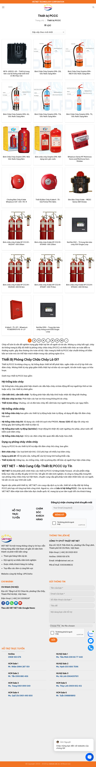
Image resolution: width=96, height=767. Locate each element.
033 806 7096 (71, 666)
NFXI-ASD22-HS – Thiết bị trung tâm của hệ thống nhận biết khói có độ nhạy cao (16, 73)
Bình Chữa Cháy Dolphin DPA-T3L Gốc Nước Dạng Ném (48, 115)
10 (62, 340)
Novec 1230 (64, 422)
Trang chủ (39, 20)
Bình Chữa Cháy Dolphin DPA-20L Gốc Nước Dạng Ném (48, 72)
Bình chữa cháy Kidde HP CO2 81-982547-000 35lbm (16, 243)
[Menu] (3, 7)
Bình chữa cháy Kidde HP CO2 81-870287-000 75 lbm (48, 286)
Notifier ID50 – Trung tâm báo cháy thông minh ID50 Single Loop (48, 329)
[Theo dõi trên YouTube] (20, 603)
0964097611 (72, 676)
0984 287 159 (23, 666)
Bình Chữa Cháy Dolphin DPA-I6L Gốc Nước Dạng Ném (16, 115)
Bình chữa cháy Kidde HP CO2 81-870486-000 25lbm (48, 243)
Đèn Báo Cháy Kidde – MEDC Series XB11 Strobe (79, 201)
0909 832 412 (75, 686)
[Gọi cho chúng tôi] (12, 603)
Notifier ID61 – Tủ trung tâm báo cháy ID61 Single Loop (79, 243)
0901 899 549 (23, 686)
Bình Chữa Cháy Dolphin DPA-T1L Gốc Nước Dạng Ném (79, 115)
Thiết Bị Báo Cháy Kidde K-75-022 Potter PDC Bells (48, 201)
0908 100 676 (63, 556)
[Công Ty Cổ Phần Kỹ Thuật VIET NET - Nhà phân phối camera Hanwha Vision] (48, 7)
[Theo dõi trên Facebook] (3, 603)
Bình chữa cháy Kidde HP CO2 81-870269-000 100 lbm (79, 286)
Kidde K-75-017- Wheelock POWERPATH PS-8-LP (16, 328)
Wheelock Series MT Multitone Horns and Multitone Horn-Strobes (80, 159)
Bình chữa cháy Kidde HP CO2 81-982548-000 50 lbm (16, 286)
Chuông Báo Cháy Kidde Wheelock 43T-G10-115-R (16, 201)
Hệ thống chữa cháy (11, 413)
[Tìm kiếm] (93, 7)
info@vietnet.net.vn (64, 560)
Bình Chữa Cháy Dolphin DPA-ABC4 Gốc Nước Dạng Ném (79, 72)
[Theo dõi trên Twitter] (7, 603)
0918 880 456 (21, 676)
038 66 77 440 (76, 657)
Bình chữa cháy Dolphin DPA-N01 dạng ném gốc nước (48, 158)
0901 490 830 (26, 695)
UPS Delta (27, 574)
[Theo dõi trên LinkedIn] (16, 603)
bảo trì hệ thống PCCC (66, 488)
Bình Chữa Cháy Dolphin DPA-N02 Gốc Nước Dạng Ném (16, 158)
